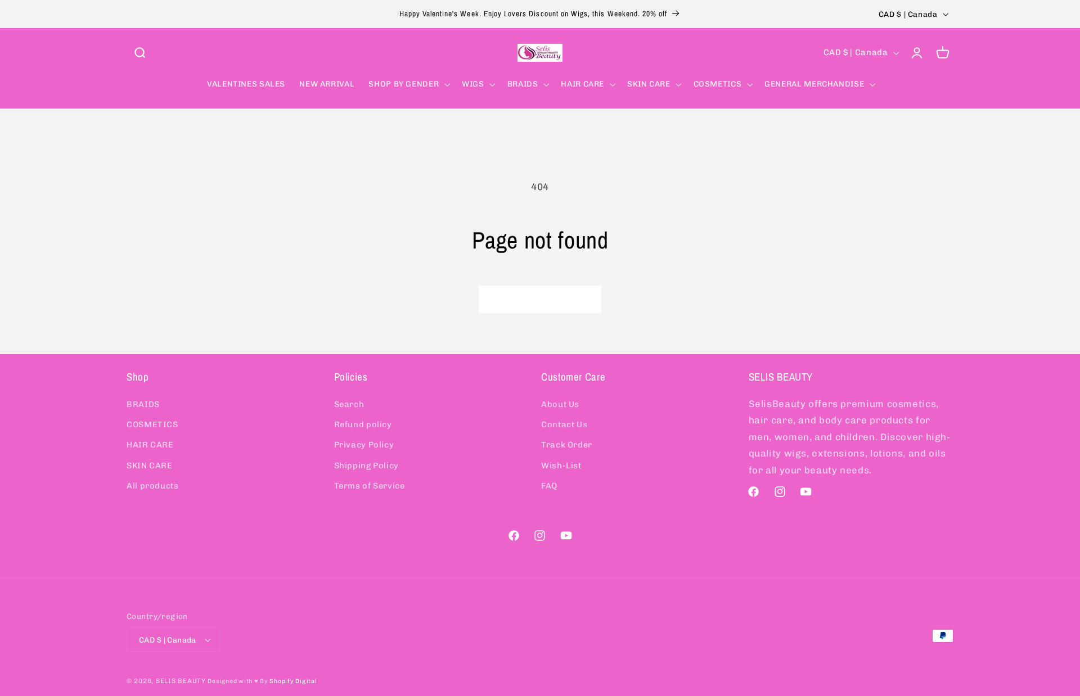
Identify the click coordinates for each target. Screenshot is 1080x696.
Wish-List (561, 465)
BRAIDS (143, 404)
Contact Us (564, 424)
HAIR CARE (150, 445)
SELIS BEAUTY (181, 681)
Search (349, 404)
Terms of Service (369, 486)
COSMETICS (152, 424)
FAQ (549, 486)
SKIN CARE (150, 465)
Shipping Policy (366, 465)
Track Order (566, 445)
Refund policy (363, 424)
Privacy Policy (364, 445)
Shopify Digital (293, 681)
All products (153, 486)
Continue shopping (540, 298)
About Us (560, 404)
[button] (139, 53)
